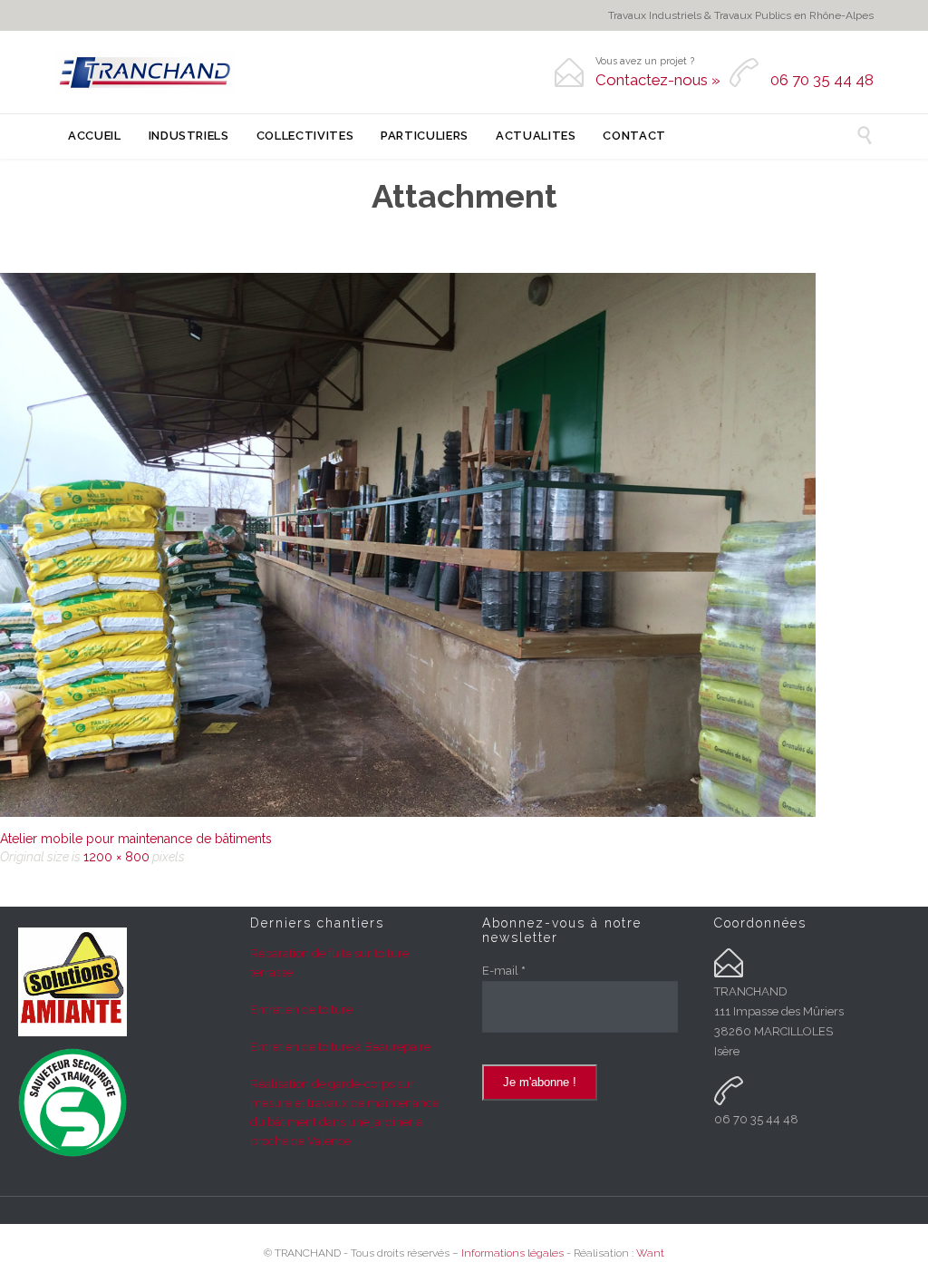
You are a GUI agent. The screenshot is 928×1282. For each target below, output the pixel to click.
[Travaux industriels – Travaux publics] (145, 72)
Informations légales (512, 1253)
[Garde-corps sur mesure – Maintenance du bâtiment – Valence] (464, 545)
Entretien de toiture (301, 1009)
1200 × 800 (116, 857)
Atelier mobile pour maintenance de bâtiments (136, 838)
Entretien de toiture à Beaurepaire (340, 1047)
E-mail (504, 970)
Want (650, 1253)
